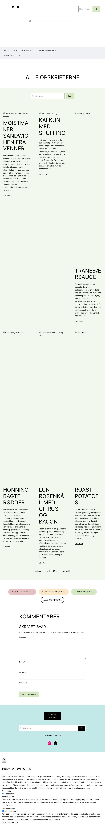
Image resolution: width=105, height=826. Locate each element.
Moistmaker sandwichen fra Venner (15, 136)
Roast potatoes (87, 496)
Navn (22, 662)
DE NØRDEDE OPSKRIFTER (22, 592)
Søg (69, 96)
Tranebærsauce (88, 274)
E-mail (22, 672)
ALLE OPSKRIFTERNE (52, 600)
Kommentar (24, 637)
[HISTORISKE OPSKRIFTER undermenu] (55, 50)
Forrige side (38, 571)
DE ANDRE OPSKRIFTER (84, 592)
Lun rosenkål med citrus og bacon (51, 506)
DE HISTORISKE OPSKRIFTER (54, 592)
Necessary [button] (6, 791)
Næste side (66, 571)
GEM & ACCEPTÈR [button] (10, 822)
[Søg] (96, 9)
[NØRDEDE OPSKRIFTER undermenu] (31, 50)
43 (58, 571)
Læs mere (7, 195)
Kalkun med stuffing (52, 126)
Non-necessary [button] (8, 808)
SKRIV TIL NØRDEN (52, 716)
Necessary (9, 794)
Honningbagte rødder (16, 496)
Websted (23, 682)
